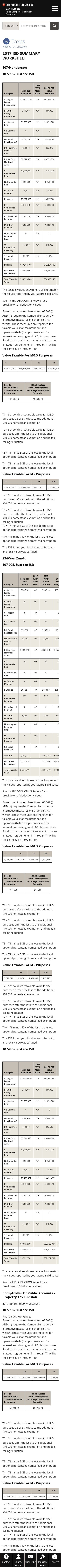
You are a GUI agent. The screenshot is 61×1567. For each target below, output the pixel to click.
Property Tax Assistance (14, 46)
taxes (17, 41)
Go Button (54, 26)
